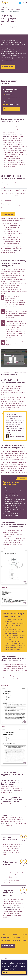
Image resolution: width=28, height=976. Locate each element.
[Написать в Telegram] (20, 3)
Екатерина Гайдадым (16, 434)
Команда (4, 958)
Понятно (5, 972)
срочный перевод (14, 251)
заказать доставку (12, 909)
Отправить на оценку (11, 109)
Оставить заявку (7, 66)
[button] (14, 358)
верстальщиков (6, 823)
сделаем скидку (12, 790)
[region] (14, 189)
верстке (18, 150)
